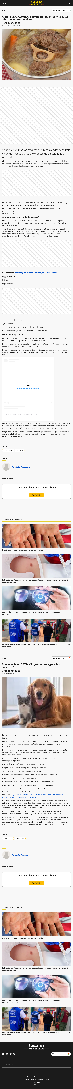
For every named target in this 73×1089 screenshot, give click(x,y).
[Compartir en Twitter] (12, 23)
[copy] (19, 23)
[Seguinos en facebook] (14, 1054)
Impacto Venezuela (21, 467)
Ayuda (47, 1079)
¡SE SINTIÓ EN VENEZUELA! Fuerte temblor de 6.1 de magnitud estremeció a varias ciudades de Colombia (32, 796)
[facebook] (9, 23)
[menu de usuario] (69, 3)
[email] (16, 23)
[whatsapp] (5, 23)
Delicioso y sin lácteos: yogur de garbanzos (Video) (35, 272)
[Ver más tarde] (2, 23)
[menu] (4, 3)
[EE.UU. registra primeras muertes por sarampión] (36, 536)
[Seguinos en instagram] (11, 1054)
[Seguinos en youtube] (7, 1054)
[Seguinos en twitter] (3, 1054)
